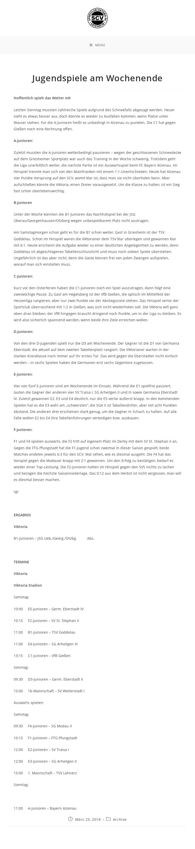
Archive (120, 819)
